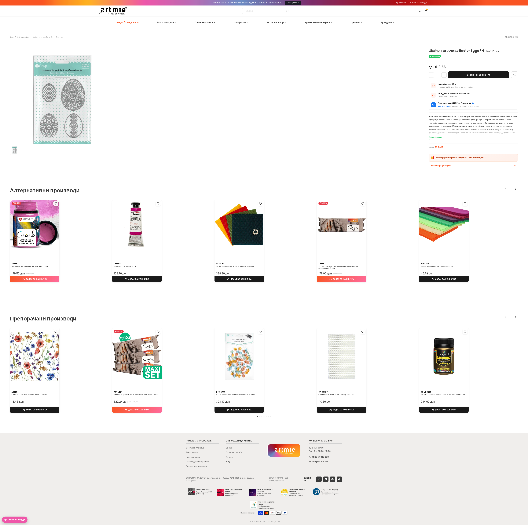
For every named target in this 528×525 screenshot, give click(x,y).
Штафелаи (240, 22)
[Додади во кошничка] (34, 279)
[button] (257, 416)
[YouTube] (332, 479)
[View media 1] (14, 150)
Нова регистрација (419, 3)
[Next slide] (515, 189)
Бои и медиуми (165, 22)
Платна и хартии (204, 22)
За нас (229, 448)
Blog (228, 461)
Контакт (229, 457)
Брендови (386, 22)
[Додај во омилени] (55, 203)
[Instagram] (325, 479)
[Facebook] (319, 479)
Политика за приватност (197, 466)
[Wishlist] (514, 74)
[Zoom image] (62, 101)
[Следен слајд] (54, 228)
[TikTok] (339, 479)
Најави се (402, 3)
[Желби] (420, 11)
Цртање (355, 22)
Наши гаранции (193, 457)
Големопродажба (234, 452)
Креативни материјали (317, 22)
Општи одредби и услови (197, 461)
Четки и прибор (275, 22)
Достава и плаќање (195, 448)
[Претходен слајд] (15, 228)
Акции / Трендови (126, 22)
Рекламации (192, 452)
